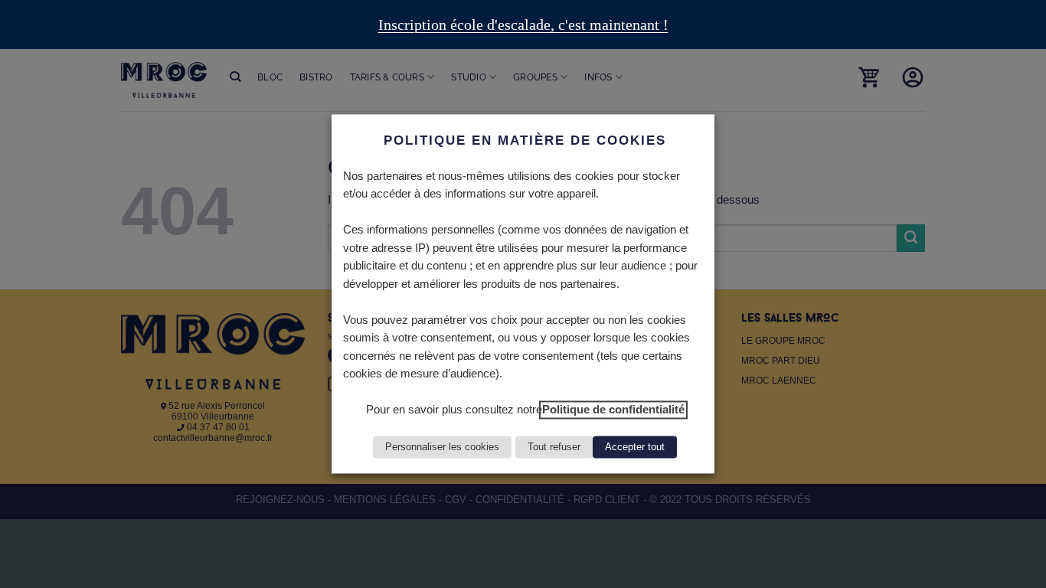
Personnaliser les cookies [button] (442, 447)
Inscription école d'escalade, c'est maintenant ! (523, 24)
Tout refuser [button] (554, 447)
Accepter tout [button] (635, 447)
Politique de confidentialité (613, 410)
